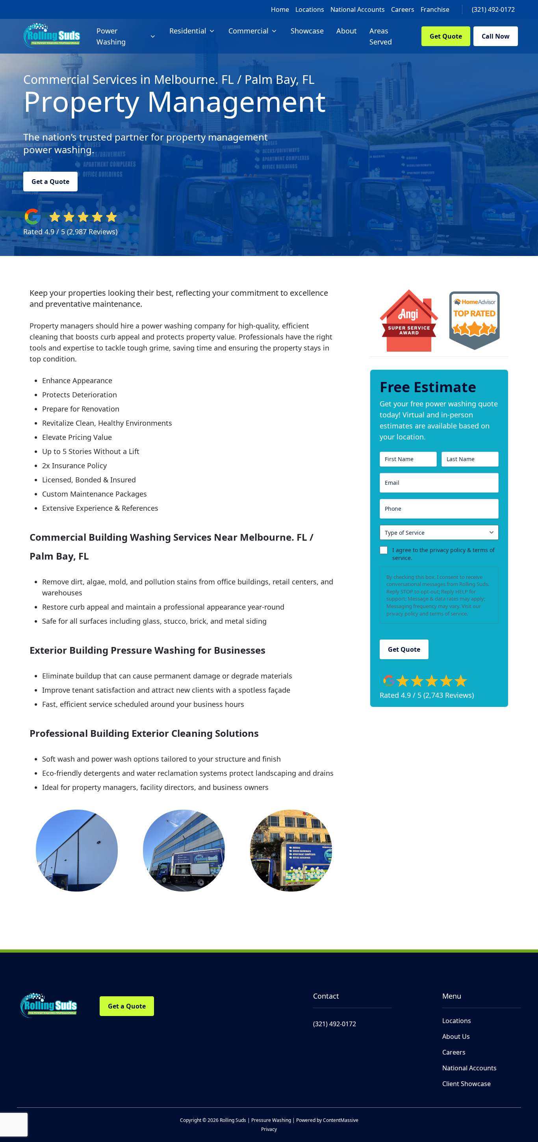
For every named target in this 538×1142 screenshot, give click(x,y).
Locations (309, 9)
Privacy (269, 1129)
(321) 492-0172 (493, 9)
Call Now (496, 36)
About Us (456, 1036)
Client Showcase (466, 1083)
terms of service (448, 613)
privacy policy (402, 613)
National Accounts (357, 9)
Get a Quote (50, 181)
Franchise (435, 9)
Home (280, 9)
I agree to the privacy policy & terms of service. (443, 554)
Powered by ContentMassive (327, 1120)
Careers (402, 9)
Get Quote (446, 36)
